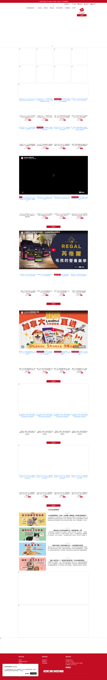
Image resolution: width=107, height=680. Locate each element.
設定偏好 (27, 673)
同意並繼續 (33, 673)
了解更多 (21, 670)
